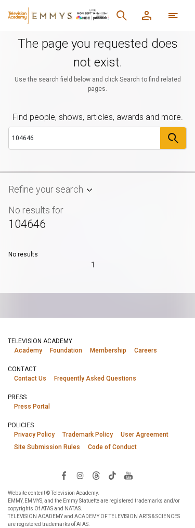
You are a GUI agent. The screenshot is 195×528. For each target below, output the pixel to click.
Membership (108, 350)
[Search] (121, 15)
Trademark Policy (87, 434)
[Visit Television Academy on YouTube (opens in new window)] (128, 475)
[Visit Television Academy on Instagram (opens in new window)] (80, 475)
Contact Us (30, 378)
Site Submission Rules (47, 447)
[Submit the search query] (173, 138)
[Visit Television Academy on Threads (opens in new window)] (96, 475)
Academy (28, 350)
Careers (145, 350)
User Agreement (144, 434)
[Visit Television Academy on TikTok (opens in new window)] (112, 475)
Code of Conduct (112, 447)
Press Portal (32, 406)
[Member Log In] (146, 15)
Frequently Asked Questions (95, 378)
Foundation (66, 350)
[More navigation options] (173, 15)
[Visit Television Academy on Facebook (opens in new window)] (64, 475)
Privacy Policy (34, 434)
